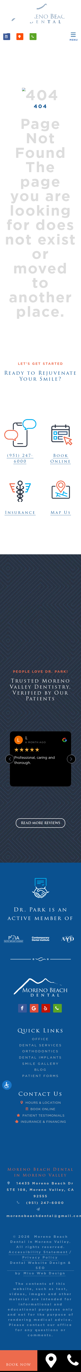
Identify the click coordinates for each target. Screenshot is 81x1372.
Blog (40, 1070)
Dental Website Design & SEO (40, 1265)
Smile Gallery (40, 1064)
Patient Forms (40, 1076)
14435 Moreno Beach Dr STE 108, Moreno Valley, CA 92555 (41, 1189)
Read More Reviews (40, 822)
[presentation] (9, 938)
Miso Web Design (44, 1273)
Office (40, 1039)
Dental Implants (40, 1057)
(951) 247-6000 (45, 1202)
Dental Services (40, 1045)
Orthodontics (40, 1051)
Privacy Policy (40, 1257)
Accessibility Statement (38, 1252)
